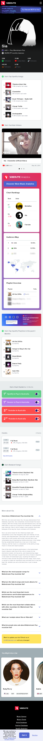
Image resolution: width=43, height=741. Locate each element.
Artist (17, 199)
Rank (9, 199)
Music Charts (21, 719)
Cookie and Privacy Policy (10, 738)
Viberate (8, 3)
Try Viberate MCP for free (31, 10)
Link (24, 294)
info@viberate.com (10, 640)
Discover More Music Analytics (20, 184)
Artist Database (21, 722)
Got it (24, 735)
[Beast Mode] (8, 357)
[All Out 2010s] (8, 342)
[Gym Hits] (8, 372)
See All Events (7, 456)
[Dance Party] (8, 364)
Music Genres (21, 716)
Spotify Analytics (21, 728)
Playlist (10, 289)
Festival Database (21, 725)
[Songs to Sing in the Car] (8, 350)
